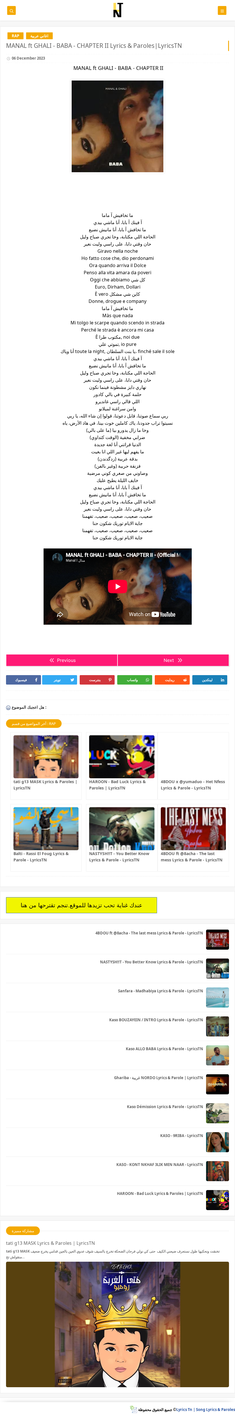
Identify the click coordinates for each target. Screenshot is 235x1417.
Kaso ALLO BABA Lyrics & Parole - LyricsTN (164, 1048)
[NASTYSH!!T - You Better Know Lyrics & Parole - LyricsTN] (121, 828)
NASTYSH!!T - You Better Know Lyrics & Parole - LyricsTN (151, 962)
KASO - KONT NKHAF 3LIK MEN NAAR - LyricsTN (159, 1164)
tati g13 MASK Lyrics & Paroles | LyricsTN (50, 1243)
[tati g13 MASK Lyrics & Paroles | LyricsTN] (46, 756)
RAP (15, 35)
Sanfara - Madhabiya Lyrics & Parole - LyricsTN (160, 990)
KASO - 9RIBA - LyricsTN (181, 1135)
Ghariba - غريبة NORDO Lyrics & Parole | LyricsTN (158, 1077)
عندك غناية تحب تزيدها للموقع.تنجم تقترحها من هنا (81, 905)
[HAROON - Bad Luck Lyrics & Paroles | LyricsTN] (121, 756)
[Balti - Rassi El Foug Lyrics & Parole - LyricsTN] (46, 828)
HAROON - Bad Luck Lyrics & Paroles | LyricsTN (160, 1193)
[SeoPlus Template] (133, 1409)
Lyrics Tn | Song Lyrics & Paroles (205, 1409)
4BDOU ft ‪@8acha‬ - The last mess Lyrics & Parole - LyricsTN (149, 933)
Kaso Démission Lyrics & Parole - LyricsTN (165, 1106)
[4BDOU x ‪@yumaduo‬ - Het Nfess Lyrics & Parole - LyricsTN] (193, 756)
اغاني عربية (39, 35)
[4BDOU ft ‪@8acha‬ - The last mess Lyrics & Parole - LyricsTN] (193, 828)
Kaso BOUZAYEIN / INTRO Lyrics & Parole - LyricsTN (156, 1019)
